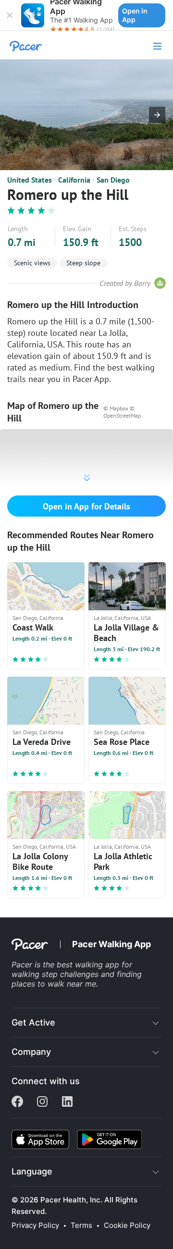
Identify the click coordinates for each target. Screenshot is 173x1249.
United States (29, 180)
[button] (9, 15)
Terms (81, 1225)
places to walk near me (54, 984)
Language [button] (32, 1171)
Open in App (135, 15)
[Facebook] (17, 1102)
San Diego (113, 180)
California (74, 180)
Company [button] (31, 1052)
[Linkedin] (67, 1102)
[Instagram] (42, 1102)
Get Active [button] (33, 1022)
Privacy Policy (35, 1225)
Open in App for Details (86, 506)
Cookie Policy (127, 1225)
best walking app (89, 964)
